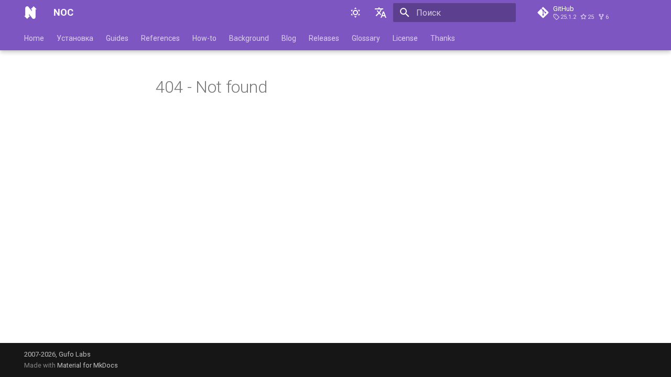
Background (249, 38)
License (405, 38)
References (160, 38)
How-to (204, 38)
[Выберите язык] (380, 12)
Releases (324, 38)
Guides (117, 38)
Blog (289, 38)
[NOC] (30, 12)
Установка (75, 38)
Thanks (442, 38)
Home (34, 38)
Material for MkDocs (87, 365)
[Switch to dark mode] (355, 12)
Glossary (366, 38)
